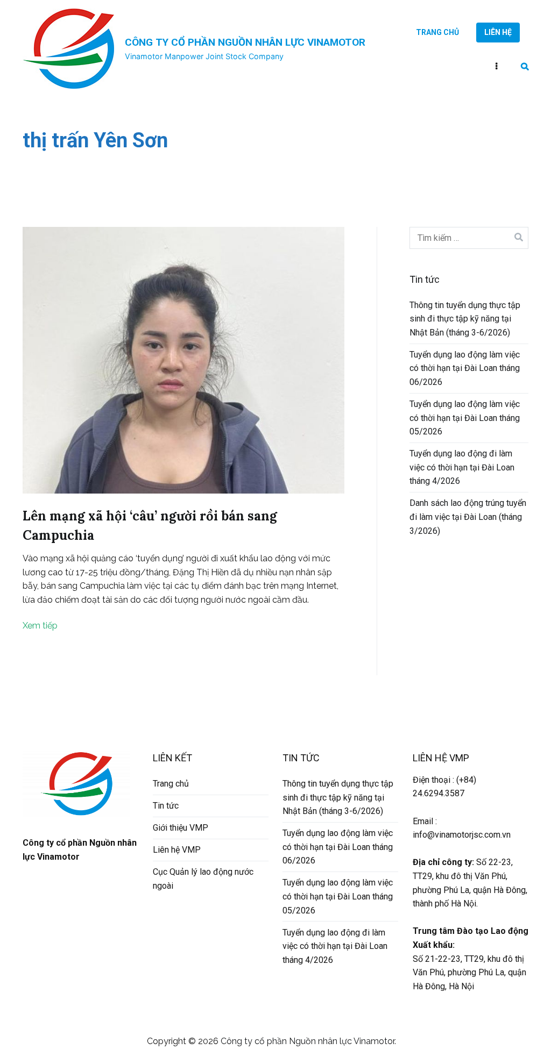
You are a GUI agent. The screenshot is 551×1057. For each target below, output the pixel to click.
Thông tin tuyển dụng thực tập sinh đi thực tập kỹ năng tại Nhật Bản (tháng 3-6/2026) (464, 319)
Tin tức (166, 806)
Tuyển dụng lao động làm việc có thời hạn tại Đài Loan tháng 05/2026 (464, 418)
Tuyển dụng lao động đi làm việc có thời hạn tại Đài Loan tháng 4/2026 (461, 467)
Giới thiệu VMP (180, 828)
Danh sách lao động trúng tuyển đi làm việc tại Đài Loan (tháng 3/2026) (467, 516)
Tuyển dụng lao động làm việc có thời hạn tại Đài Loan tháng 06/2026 (464, 368)
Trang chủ (437, 32)
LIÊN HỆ (498, 32)
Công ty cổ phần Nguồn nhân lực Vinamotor (245, 42)
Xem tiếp (40, 625)
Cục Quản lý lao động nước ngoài (203, 879)
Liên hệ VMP (177, 850)
